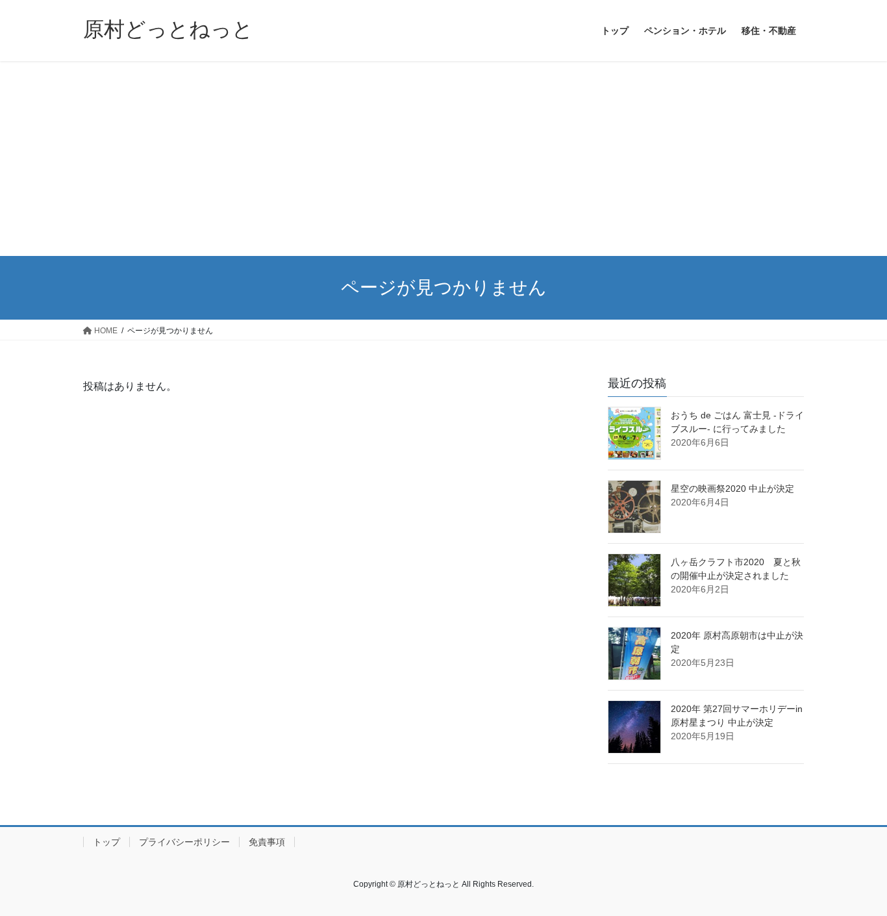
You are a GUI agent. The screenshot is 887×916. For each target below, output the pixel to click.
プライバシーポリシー (184, 842)
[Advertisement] (443, 158)
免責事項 (267, 842)
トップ (106, 842)
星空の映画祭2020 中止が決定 (732, 488)
